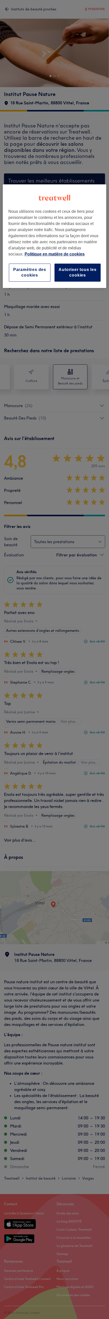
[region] (54, 236)
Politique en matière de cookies (55, 254)
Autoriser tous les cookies (77, 272)
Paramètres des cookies (29, 272)
